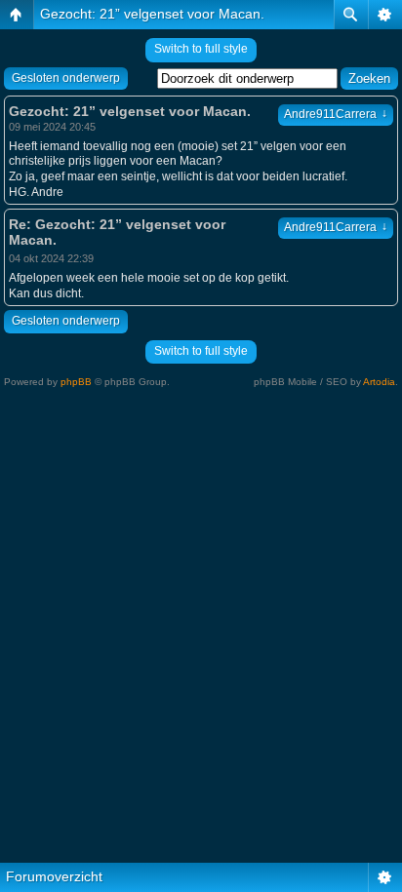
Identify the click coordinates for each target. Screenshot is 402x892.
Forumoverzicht (54, 876)
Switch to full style (201, 49)
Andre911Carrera (335, 114)
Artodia (379, 381)
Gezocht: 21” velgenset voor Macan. (152, 13)
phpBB (76, 381)
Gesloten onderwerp (66, 78)
